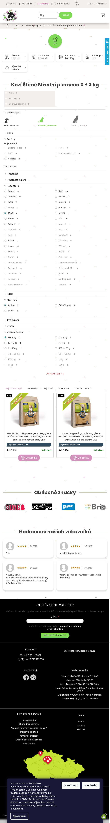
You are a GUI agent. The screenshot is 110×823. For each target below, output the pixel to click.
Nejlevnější (33, 388)
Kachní (64, 202)
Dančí (13, 257)
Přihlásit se (60, 635)
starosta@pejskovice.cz (81, 651)
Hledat (65, 15)
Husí (63, 229)
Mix (63, 218)
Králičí (63, 213)
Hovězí (64, 196)
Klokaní (64, 224)
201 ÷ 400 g (66, 348)
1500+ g (14, 359)
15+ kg (64, 342)
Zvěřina (65, 207)
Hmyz (13, 218)
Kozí (12, 213)
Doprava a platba (29, 731)
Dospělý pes (67, 305)
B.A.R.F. (13, 240)
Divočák (14, 229)
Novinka (14, 98)
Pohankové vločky (70, 262)
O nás (29, 3)
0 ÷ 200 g (14, 348)
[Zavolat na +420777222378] (78, 2)
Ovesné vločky (68, 268)
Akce (13, 92)
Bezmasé (15, 268)
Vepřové (65, 235)
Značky (81, 725)
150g (63, 359)
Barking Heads (17, 147)
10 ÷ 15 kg (14, 342)
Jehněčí (14, 196)
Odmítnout (71, 785)
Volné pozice (29, 743)
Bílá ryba (65, 257)
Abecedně (63, 388)
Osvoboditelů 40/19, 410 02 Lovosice (80, 698)
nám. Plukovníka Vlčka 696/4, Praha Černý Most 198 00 (80, 689)
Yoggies (14, 158)
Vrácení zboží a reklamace (29, 739)
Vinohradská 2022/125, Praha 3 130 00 (79, 676)
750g (63, 364)
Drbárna (45, 3)
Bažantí (13, 224)
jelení (63, 273)
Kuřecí (14, 191)
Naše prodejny (29, 720)
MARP (63, 147)
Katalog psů (63, 3)
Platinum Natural (69, 153)
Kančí (13, 207)
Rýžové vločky (17, 262)
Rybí (63, 191)
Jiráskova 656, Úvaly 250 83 (79, 680)
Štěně (13, 305)
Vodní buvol (67, 279)
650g (12, 364)
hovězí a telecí (17, 284)
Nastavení (19, 816)
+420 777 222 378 (35, 659)
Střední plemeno (47, 125)
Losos (13, 246)
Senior (13, 310)
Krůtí (12, 202)
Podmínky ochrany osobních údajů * (29, 728)
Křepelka (65, 240)
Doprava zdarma (19, 103)
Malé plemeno (11, 125)
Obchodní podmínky (29, 724)
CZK (90, 3)
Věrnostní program (28, 735)
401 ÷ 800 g (16, 354)
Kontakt (12, 3)
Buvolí (13, 251)
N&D (12, 153)
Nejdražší (48, 388)
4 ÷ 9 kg (65, 337)
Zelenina (14, 273)
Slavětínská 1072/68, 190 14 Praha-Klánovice (79, 694)
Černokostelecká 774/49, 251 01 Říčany (79, 684)
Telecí (64, 251)
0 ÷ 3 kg (14, 337)
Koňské (13, 279)
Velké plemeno (79, 125)
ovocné (65, 284)
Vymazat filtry (54, 373)
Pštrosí (64, 246)
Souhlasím (90, 785)
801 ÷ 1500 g (67, 354)
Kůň (12, 235)
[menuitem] (55, 41)
